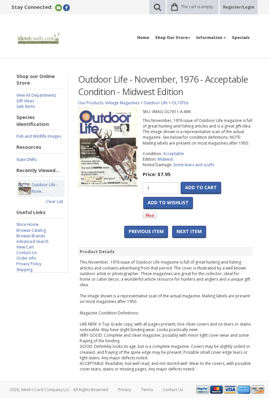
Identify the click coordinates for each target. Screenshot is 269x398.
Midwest (165, 159)
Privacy (124, 389)
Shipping (24, 269)
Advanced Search (32, 241)
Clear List (54, 201)
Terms (147, 389)
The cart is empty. (197, 7)
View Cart (25, 247)
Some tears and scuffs (193, 165)
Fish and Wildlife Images (38, 136)
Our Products (90, 103)
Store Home (27, 224)
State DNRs (26, 159)
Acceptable (173, 153)
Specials (241, 37)
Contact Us (26, 252)
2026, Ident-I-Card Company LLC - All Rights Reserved (59, 389)
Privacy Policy (28, 264)
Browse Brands (30, 236)
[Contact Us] (58, 7)
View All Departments (36, 95)
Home (143, 37)
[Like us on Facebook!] (66, 7)
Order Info (26, 258)
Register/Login (238, 7)
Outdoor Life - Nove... (44, 188)
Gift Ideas (25, 101)
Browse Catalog (31, 230)
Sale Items (25, 106)
